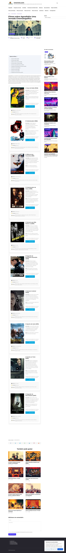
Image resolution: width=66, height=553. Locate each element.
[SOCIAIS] (51, 59)
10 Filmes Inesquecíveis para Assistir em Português (14, 463)
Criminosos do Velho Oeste (32, 7)
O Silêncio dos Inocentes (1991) (16, 61)
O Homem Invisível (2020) (15, 67)
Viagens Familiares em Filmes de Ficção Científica (50, 108)
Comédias (24, 7)
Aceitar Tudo (60, 549)
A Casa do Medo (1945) (15, 58)
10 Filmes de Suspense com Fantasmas (50, 123)
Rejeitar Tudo (54, 549)
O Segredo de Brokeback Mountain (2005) (18, 66)
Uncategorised (52, 10)
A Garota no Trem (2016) (15, 70)
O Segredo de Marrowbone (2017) (17, 72)
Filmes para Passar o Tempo (14, 478)
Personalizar (48, 549)
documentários (47, 7)
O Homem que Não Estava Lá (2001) (17, 64)
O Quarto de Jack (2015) (15, 69)
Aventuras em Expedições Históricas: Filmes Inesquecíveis (51, 154)
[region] (54, 546)
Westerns (46, 10)
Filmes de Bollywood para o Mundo (33, 510)
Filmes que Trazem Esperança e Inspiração (15, 511)
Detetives (41, 7)
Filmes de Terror (27, 10)
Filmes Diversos (35, 10)
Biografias (10, 7)
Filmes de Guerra (20, 10)
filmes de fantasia (12, 10)
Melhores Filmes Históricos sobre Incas (50, 93)
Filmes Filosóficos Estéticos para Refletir (32, 463)
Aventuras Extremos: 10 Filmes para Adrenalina (50, 139)
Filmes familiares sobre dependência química (49, 62)
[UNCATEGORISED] (51, 90)
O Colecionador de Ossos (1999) (16, 63)
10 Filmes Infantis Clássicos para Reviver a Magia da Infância (15, 495)
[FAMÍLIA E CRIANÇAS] (51, 105)
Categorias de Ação (17, 7)
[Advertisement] (24, 47)
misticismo (41, 10)
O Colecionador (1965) (15, 60)
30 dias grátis (31, 106)
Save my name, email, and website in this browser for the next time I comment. (20, 532)
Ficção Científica (54, 7)
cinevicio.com (19, 3)
